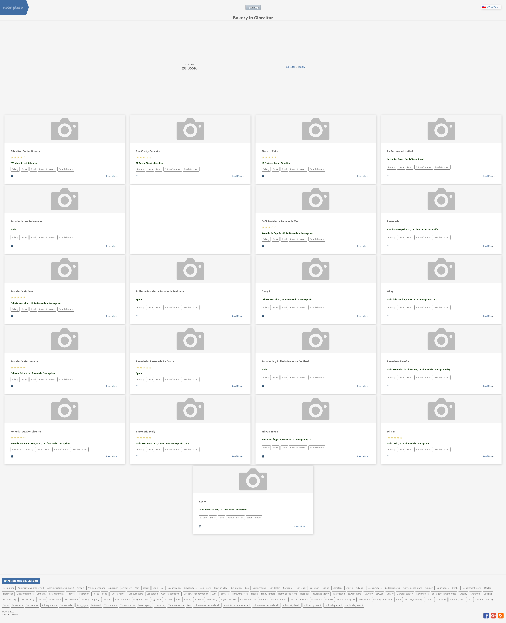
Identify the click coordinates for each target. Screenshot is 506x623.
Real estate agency (346, 599)
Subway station (49, 605)
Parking (187, 599)
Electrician (8, 593)
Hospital (304, 593)
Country (429, 587)
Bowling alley (220, 587)
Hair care (224, 593)
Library (389, 593)
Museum (107, 599)
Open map (253, 7)
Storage (490, 599)
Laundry (368, 593)
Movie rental (55, 599)
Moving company (90, 599)
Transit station (127, 605)
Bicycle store (190, 587)
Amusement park (96, 587)
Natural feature (122, 599)
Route (399, 599)
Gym (213, 593)
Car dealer (274, 587)
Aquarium (113, 587)
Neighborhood (140, 599)
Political (304, 599)
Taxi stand (96, 605)
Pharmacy (212, 599)
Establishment (66, 169)
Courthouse (443, 587)
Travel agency (145, 605)
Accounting (8, 587)
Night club (156, 599)
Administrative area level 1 (31, 587)
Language (492, 6)
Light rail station (405, 593)
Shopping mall (457, 599)
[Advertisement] (253, 40)
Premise (329, 599)
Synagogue (82, 605)
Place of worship (248, 599)
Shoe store (441, 599)
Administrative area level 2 (60, 587)
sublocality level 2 (312, 605)
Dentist (455, 587)
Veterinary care (176, 605)
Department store (472, 587)
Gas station (152, 593)
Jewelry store (354, 593)
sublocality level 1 (291, 605)
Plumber (263, 599)
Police (294, 599)
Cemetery (337, 587)
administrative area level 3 (207, 605)
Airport (80, 587)
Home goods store (287, 593)
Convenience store (412, 587)
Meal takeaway (27, 599)
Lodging (488, 593)
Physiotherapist (228, 599)
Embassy (41, 593)
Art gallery (126, 587)
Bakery (301, 66)
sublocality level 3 (333, 605)
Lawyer (379, 593)
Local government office (444, 593)
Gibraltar (290, 66)
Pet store (199, 599)
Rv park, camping (413, 599)
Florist (96, 593)
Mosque (42, 599)
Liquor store (422, 593)
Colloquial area (392, 587)
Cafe (247, 587)
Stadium (479, 599)
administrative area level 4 (237, 605)
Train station (110, 605)
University (160, 605)
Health (254, 593)
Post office (316, 599)
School (428, 599)
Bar (162, 587)
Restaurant (17, 449)
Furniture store (135, 593)
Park (178, 599)
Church (349, 587)
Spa (469, 599)
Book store (205, 587)
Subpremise (32, 605)
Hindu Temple (268, 593)
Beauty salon (174, 587)
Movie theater (72, 599)
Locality (463, 593)
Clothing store (375, 587)
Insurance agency (320, 593)
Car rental (288, 587)
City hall (360, 587)
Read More (111, 176)
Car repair (301, 587)
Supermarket (66, 605)
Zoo (189, 605)
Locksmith (475, 593)
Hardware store (240, 593)
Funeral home (118, 593)
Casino (325, 587)
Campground (259, 587)
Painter (168, 599)
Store (24, 169)
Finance (71, 593)
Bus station (236, 587)
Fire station (83, 593)
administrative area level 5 (266, 605)
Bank (155, 587)
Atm (137, 587)
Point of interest (47, 169)
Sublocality (17, 605)
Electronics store (25, 593)
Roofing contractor (382, 599)
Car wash (314, 587)
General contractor (170, 593)
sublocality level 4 (354, 605)
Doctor (487, 587)
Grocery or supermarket (196, 593)
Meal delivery (9, 599)
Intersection (339, 593)
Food (33, 169)
